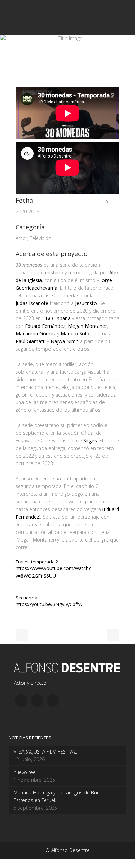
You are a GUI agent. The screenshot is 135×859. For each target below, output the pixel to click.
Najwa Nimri (65, 341)
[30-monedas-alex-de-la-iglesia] (16, 83)
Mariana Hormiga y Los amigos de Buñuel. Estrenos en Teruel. (60, 796)
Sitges (90, 440)
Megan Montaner (87, 326)
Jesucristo (86, 303)
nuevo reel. (26, 772)
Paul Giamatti (31, 341)
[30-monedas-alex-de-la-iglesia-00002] (17, 83)
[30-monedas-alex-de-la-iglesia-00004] (20, 83)
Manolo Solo (75, 333)
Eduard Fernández (45, 326)
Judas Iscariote (32, 303)
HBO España (56, 318)
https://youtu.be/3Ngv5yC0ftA (49, 604)
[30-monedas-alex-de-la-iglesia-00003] (19, 83)
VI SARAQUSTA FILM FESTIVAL (45, 751)
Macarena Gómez (36, 333)
